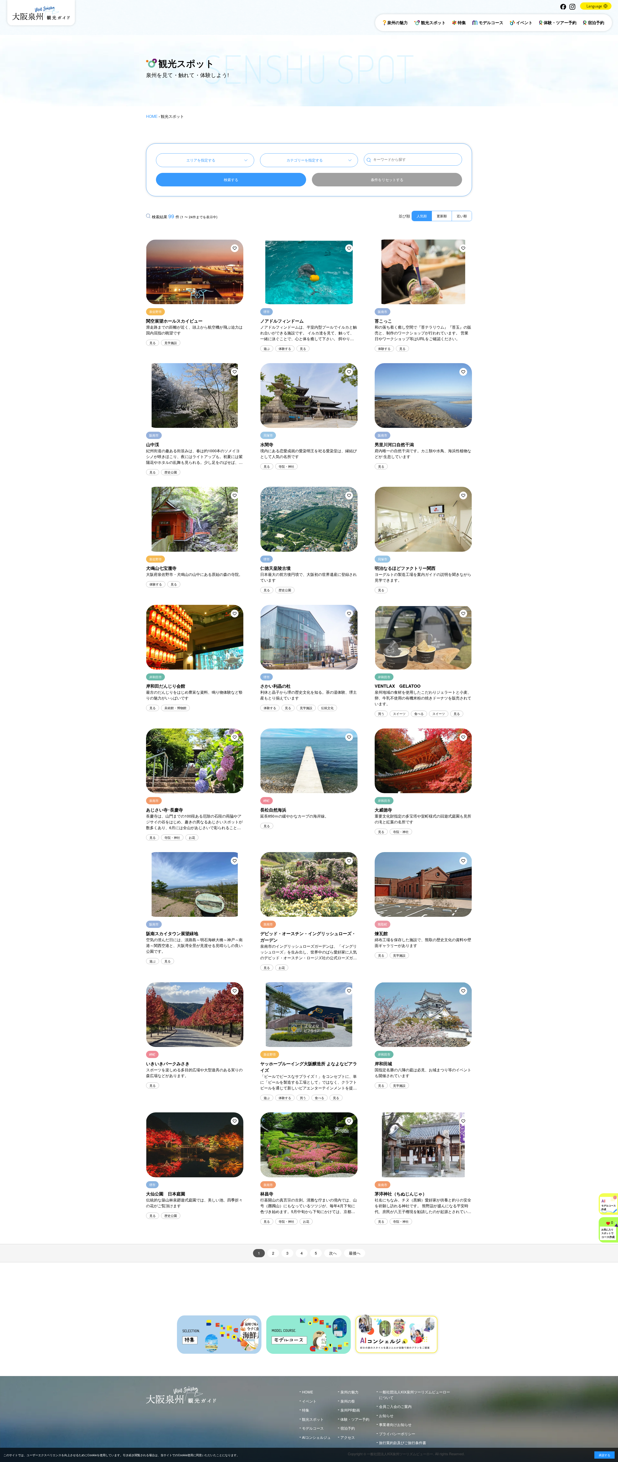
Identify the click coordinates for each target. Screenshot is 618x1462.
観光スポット (433, 22)
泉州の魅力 (397, 22)
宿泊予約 (596, 22)
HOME (152, 116)
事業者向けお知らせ (395, 1424)
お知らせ (386, 1415)
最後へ (354, 1253)
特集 (462, 22)
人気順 (422, 215)
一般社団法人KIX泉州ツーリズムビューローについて (414, 1394)
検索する (231, 179)
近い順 (462, 215)
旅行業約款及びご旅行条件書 (402, 1442)
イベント (524, 22)
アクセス (347, 1437)
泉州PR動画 (350, 1410)
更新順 (442, 215)
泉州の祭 (347, 1401)
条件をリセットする (387, 179)
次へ (333, 1253)
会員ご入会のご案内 (395, 1406)
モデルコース (491, 22)
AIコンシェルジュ (316, 1437)
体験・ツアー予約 (560, 22)
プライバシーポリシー (397, 1433)
